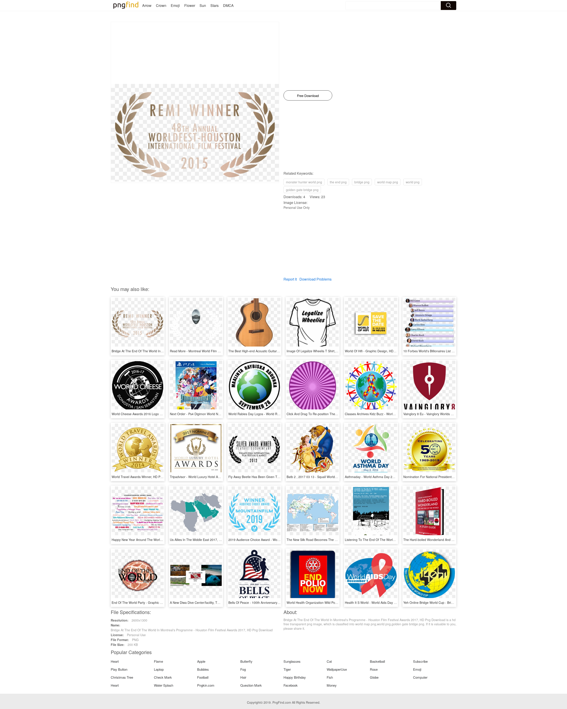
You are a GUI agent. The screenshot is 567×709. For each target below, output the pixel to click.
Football (202, 677)
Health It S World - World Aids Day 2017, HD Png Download (386, 602)
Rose (374, 669)
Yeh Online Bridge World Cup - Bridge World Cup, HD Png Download (451, 602)
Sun (203, 5)
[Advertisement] (195, 53)
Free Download (308, 95)
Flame (158, 661)
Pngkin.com (205, 685)
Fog (243, 669)
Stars (214, 5)
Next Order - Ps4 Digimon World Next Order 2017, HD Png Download (218, 414)
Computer (420, 677)
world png (412, 182)
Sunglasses (292, 661)
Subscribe (420, 661)
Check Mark (163, 677)
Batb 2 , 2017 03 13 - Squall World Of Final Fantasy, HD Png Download (336, 477)
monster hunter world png (304, 182)
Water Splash (163, 685)
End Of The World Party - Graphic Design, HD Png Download (154, 602)
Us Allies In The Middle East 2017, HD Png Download (207, 539)
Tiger (287, 669)
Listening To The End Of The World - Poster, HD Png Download (389, 539)
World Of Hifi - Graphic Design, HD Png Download (380, 351)
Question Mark (251, 685)
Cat (329, 661)
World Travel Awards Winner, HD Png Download (145, 477)
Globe (374, 677)
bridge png (361, 182)
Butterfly (246, 661)
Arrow (146, 5)
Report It (290, 279)
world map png (387, 182)
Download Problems (315, 279)
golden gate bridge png (302, 190)
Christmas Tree (122, 677)
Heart (115, 661)
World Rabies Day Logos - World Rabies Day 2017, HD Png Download (277, 414)
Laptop (159, 669)
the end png (338, 182)
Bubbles (203, 669)
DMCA (228, 5)
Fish (330, 677)
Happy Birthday (295, 677)
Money (332, 685)
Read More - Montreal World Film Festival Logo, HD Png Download (217, 351)
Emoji (175, 5)
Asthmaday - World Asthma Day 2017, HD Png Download (385, 477)
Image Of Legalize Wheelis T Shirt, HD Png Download (324, 351)
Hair (243, 677)
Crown (161, 5)
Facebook (291, 685)
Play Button (119, 669)
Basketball (377, 661)
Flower (189, 5)
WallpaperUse (337, 669)
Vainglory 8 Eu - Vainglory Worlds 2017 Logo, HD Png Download (448, 414)
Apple (201, 661)
